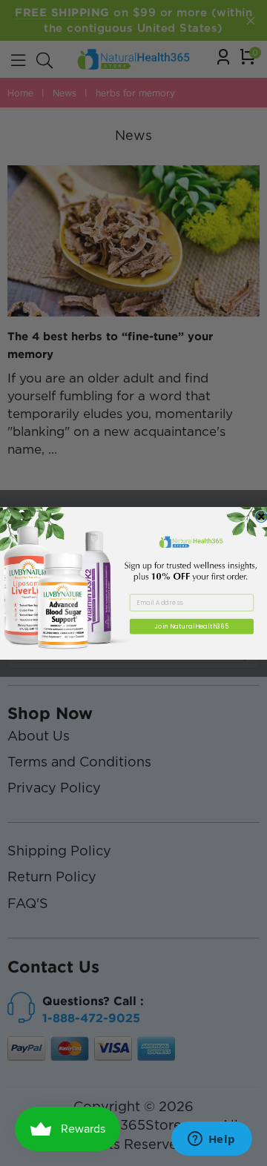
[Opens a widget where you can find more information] (211, 1140)
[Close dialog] (261, 516)
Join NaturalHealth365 (191, 625)
